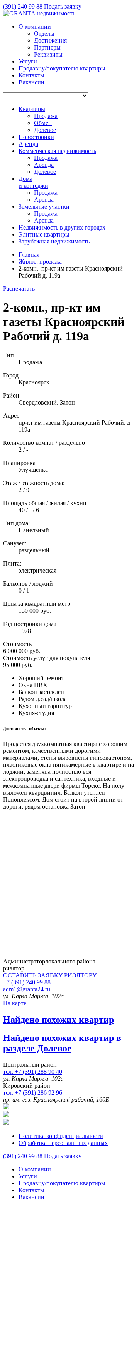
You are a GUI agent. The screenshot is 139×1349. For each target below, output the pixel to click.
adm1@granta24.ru (26, 989)
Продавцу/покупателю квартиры (62, 68)
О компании (35, 26)
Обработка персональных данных (63, 1143)
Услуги (28, 61)
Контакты (31, 75)
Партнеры (47, 47)
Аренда (44, 164)
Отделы (44, 33)
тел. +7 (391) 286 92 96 (32, 1092)
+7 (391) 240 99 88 (27, 982)
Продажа (46, 116)
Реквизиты (48, 54)
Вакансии (31, 82)
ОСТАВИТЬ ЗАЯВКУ (50, 975)
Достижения (50, 40)
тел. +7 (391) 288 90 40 (32, 1071)
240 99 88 (23, 6)
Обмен (43, 123)
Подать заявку (62, 6)
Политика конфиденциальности (61, 1136)
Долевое (45, 130)
